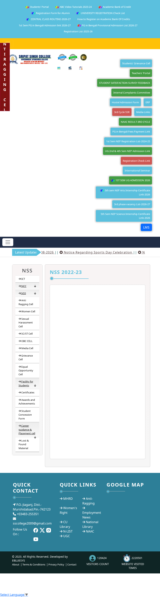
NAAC (90, 531)
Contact (71, 564)
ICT (23, 279)
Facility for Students (26, 383)
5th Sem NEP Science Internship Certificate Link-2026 (125, 216)
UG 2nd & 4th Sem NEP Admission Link (127, 151)
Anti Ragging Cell (26, 302)
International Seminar (137, 170)
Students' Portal (39, 7)
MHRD (68, 498)
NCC (23, 286)
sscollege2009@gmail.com (32, 523)
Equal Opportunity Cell (26, 370)
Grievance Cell (26, 357)
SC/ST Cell (27, 333)
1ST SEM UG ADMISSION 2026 (132, 180)
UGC (66, 536)
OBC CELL (27, 341)
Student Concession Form (25, 414)
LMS (146, 227)
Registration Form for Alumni (52, 13)
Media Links (143, 112)
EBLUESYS (18, 560)
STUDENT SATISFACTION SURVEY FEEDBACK (124, 83)
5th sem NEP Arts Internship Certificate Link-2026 (127, 192)
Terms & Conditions (33, 564)
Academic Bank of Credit (116, 7)
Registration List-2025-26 (78, 31)
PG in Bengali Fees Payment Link (131, 131)
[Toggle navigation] (7, 242)
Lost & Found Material (24, 444)
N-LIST (68, 531)
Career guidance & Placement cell (27, 429)
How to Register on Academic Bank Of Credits (103, 19)
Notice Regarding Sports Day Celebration (92, 252)
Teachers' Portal (141, 73)
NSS (23, 293)
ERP (148, 102)
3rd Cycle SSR (122, 112)
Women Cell (28, 311)
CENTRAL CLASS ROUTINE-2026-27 (50, 19)
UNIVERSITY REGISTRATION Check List (102, 13)
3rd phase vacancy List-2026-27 (132, 204)
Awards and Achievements (27, 401)
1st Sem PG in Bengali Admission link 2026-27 (45, 25)
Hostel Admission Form (125, 102)
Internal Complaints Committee (131, 92)
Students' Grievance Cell (136, 63)
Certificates (27, 392)
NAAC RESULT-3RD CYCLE (135, 122)
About (15, 564)
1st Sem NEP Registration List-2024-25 (128, 141)
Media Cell (27, 348)
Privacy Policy (56, 564)
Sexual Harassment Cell (26, 322)
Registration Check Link (136, 160)
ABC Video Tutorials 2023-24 (75, 7)
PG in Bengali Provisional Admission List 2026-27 (109, 25)
